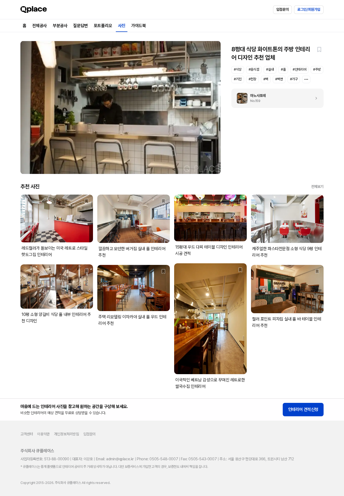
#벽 (265, 79)
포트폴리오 (103, 25)
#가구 (294, 79)
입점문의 (282, 9)
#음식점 (254, 69)
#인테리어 (299, 69)
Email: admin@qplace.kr (115, 459)
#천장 (252, 79)
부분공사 (60, 25)
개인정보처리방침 (66, 434)
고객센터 (26, 434)
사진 (121, 25)
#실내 (270, 69)
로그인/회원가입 (308, 9)
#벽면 (279, 79)
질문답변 (80, 25)
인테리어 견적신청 (303, 409)
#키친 (238, 79)
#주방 (317, 69)
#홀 (283, 69)
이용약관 (43, 434)
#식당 (238, 69)
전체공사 (39, 25)
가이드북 (138, 25)
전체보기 (317, 186)
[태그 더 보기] (306, 79)
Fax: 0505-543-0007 (199, 459)
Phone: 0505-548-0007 (157, 459)
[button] (319, 49)
